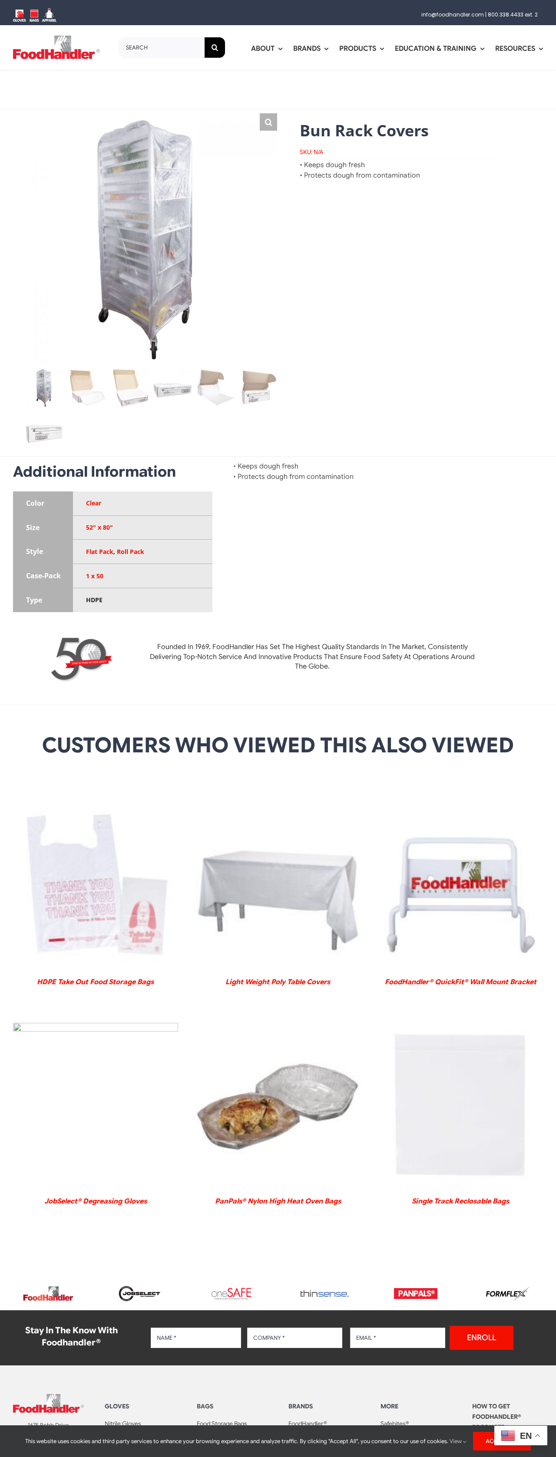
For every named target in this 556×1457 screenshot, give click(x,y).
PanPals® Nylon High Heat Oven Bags (278, 1201)
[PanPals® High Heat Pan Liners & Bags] (415, 1291)
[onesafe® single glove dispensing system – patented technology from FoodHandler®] (232, 1290)
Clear (93, 503)
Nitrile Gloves (123, 1423)
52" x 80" (99, 527)
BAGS (205, 1406)
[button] (268, 122)
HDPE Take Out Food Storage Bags (95, 982)
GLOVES (117, 1406)
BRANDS (300, 1406)
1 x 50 (94, 576)
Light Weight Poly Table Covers (277, 982)
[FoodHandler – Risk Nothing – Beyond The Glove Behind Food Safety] (48, 1397)
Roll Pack (130, 551)
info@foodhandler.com (452, 14)
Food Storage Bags (222, 1423)
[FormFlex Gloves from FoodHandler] (508, 1290)
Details (95, 887)
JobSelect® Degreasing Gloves (95, 1201)
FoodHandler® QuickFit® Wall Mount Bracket (460, 982)
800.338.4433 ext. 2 (513, 14)
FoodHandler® (307, 1423)
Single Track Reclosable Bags (460, 1201)
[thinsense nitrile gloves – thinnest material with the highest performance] (324, 1293)
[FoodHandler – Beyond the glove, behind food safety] (48, 1289)
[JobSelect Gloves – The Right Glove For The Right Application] (140, 1284)
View (456, 1441)
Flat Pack (99, 551)
